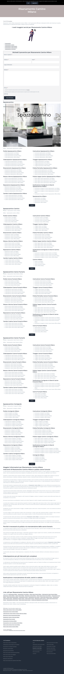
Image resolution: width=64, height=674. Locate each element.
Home (34, 642)
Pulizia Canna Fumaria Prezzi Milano (44, 596)
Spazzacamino (8, 43)
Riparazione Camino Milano (30, 596)
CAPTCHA (6, 94)
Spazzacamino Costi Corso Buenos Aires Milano (12, 623)
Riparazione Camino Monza (7, 658)
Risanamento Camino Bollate (8, 648)
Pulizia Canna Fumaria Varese (25, 600)
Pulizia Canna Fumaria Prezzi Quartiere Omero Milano (12, 660)
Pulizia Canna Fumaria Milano (13, 597)
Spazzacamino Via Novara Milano (10, 621)
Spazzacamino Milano (12, 594)
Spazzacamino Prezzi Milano (37, 646)
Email (33, 59)
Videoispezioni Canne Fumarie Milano (49, 594)
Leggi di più (34, 3)
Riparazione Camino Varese (40, 598)
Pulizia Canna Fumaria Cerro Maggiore (9, 654)
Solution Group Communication (28, 670)
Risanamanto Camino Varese (19, 598)
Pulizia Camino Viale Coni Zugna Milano (9, 642)
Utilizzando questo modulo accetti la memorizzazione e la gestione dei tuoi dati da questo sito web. (22, 92)
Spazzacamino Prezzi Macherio (8, 650)
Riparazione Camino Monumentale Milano (11, 615)
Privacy (6, 87)
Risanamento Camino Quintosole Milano (11, 617)
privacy (28, 90)
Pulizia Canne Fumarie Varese (46, 597)
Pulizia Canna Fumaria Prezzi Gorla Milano (11, 625)
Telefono (6, 59)
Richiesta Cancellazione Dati (14, 669)
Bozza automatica (50, 651)
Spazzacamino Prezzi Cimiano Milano (10, 611)
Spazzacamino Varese (23, 597)
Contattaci (34, 653)
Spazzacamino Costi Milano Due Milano (10, 646)
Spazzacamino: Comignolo (10, 49)
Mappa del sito (21, 669)
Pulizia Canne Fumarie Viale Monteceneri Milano (11, 652)
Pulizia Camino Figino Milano (8, 656)
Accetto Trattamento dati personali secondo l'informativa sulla (17, 90)
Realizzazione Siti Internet (7, 670)
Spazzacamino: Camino (9, 45)
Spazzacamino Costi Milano (23, 594)
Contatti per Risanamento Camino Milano (39, 600)
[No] (62, 2)
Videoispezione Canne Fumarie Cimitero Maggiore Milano (15, 613)
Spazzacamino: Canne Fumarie (11, 47)
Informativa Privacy (6, 669)
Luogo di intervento (8, 64)
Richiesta (6, 69)
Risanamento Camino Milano (14, 630)
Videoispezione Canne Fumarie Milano (39, 644)
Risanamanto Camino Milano (9, 596)
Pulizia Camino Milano (19, 596)
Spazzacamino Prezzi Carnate (9, 619)
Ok (28, 3)
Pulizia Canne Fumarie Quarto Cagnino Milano (12, 610)
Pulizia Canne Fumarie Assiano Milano (10, 626)
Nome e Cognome (8, 54)
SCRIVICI (32, 205)
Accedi (26, 669)
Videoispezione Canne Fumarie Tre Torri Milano (11, 644)
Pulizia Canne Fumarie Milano (36, 594)
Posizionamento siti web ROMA (17, 670)
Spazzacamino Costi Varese (34, 597)
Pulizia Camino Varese (29, 598)
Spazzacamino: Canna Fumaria (11, 46)
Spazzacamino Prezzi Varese (12, 600)
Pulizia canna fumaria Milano (51, 653)
